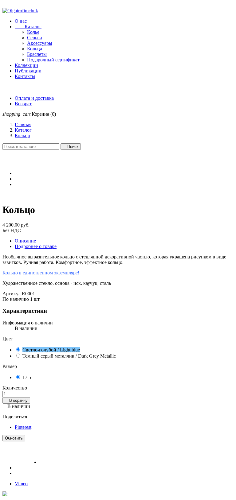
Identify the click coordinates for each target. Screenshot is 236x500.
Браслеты (37, 54)
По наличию (15, 299)
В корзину (16, 400)
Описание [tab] (25, 240)
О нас (21, 21)
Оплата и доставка (34, 98)
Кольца (34, 48)
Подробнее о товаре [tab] (36, 246)
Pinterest (23, 427)
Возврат (23, 103)
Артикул (12, 293)
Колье (33, 32)
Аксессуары (39, 43)
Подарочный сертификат (53, 59)
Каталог (28, 26)
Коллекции (26, 65)
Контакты (25, 76)
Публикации (28, 70)
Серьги (34, 37)
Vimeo (21, 483)
